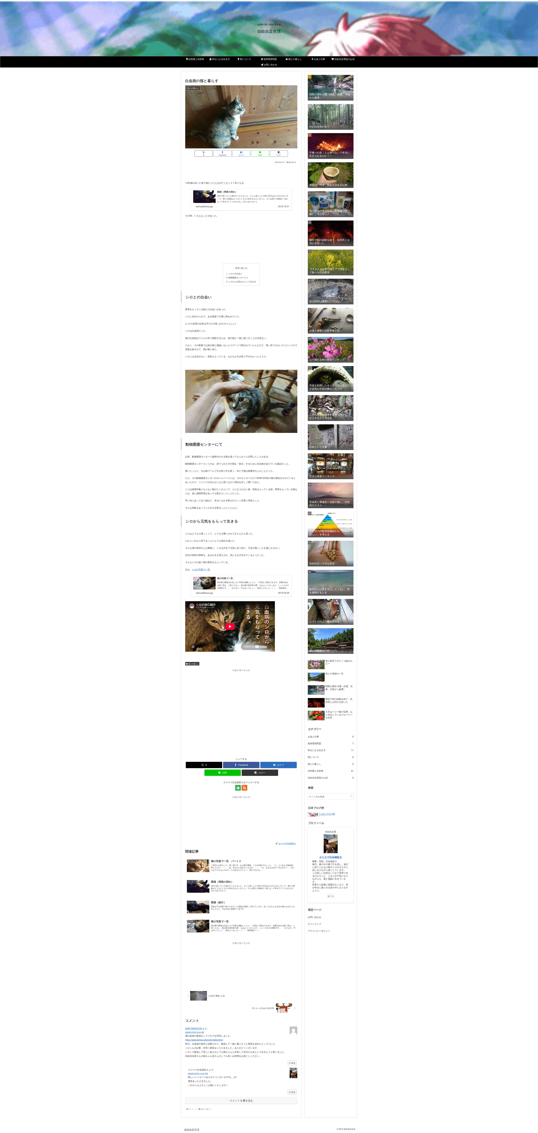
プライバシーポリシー (319, 930)
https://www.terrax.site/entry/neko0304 (204, 1039)
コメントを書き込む (241, 1100)
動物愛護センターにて (238, 277)
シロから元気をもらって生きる (242, 281)
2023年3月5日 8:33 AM (194, 1032)
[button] (279, 153)
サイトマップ (314, 924)
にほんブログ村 (327, 814)
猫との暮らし (193, 664)
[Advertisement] (241, 171)
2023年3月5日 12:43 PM (198, 1073)
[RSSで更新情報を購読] (244, 788)
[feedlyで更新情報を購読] (238, 788)
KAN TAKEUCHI (193, 1028)
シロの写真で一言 (201, 569)
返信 (293, 1062)
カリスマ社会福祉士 (330, 857)
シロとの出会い (235, 273)
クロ (217, 182)
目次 (237, 267)
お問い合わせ (314, 917)
